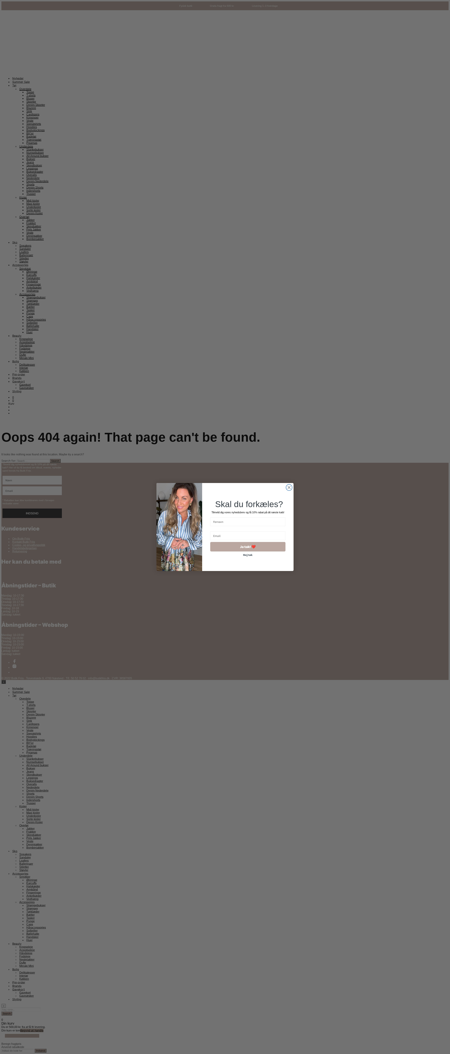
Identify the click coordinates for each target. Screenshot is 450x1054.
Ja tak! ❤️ (248, 546)
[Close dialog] (289, 487)
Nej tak (248, 555)
